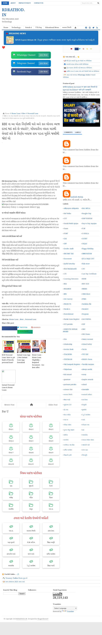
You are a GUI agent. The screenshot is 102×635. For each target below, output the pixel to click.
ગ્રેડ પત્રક (66, 410)
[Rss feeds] (97, 28)
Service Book (68, 349)
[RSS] (88, 49)
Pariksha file (86, 304)
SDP (83, 324)
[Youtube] (72, 49)
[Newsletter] (92, 49)
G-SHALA (85, 234)
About (13, 3)
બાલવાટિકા (85, 435)
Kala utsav (86, 264)
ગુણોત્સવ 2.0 (67, 405)
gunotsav (67, 380)
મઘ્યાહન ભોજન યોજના (88, 440)
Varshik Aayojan (88, 364)
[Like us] (86, 28)
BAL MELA (86, 208)
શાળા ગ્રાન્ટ (85, 450)
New (22, 319)
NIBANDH (67, 289)
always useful (87, 369)
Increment (68, 259)
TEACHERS (68, 354)
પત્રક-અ (66, 420)
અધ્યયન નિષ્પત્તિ (68, 395)
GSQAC (84, 244)
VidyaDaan (68, 369)
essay (84, 375)
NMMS (84, 289)
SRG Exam (86, 334)
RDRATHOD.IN (21, 619)
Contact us (38, 3)
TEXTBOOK (68, 359)
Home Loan (13, 319)
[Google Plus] (84, 49)
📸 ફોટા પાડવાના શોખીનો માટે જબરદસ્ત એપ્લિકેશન (78, 68)
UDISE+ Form (87, 359)
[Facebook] (77, 49)
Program (85, 314)
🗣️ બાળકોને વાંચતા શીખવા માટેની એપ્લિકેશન (76, 64)
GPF (65, 244)
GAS (65, 239)
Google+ (37, 327)
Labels (77, 132)
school (84, 385)
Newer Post (9, 405)
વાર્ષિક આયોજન (68, 450)
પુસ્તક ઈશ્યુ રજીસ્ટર (69, 430)
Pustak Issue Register (71, 319)
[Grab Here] (75, 28)
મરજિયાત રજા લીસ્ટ (69, 445)
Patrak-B (85, 309)
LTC (65, 274)
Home (5, 3)
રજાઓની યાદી (86, 445)
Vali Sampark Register (72, 364)
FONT (66, 234)
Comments (68, 132)
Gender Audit (69, 249)
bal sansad (68, 375)
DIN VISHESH (87, 219)
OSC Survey (68, 299)
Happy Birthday (88, 249)
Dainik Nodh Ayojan (71, 224)
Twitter (23, 327)
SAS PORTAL (86, 319)
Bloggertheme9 (42, 619)
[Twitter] (80, 49)
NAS (65, 284)
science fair (68, 390)
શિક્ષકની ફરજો (67, 455)
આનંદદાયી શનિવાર (87, 395)
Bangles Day (86, 214)
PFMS (84, 299)
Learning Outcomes (71, 279)
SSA (65, 339)
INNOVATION (87, 254)
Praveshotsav (69, 314)
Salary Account (87, 339)
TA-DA (84, 349)
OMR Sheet (86, 294)
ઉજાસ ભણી (67, 400)
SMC (83, 329)
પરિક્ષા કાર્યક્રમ (67, 425)
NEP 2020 (85, 284)
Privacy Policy (25, 3)
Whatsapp (23, 331)
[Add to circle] (89, 28)
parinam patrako (70, 385)
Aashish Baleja (76, 197)
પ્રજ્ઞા (83, 430)
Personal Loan (30, 319)
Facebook (8, 328)
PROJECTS (67, 304)
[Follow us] (93, 28)
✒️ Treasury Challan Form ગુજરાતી (15, 578)
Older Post (53, 405)
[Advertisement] (31, 94)
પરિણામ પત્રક (85, 425)
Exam (66, 229)
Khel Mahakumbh (70, 269)
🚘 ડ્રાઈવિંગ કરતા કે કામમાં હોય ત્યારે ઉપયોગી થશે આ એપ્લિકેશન (81, 71)
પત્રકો (83, 420)
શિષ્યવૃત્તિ (84, 455)
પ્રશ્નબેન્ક (66, 435)
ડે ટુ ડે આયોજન (86, 415)
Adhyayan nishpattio (71, 208)
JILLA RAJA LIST (88, 259)
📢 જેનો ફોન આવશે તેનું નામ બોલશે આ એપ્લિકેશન (78, 61)
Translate (70, 611)
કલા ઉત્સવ (85, 400)
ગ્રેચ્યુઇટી (84, 405)
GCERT (84, 239)
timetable (85, 390)
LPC (83, 269)
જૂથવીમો (84, 410)
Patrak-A (67, 309)
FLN (83, 229)
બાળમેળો (66, 440)
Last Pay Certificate (89, 274)
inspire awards (87, 380)
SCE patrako (68, 324)
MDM (84, 279)
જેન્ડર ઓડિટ (67, 415)
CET (65, 219)
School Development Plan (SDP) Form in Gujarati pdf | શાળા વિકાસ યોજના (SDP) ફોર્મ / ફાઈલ (52, 40)
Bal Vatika (67, 214)
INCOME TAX (69, 254)
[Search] (98, 3)
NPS (65, 294)
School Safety (87, 344)
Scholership (68, 344)
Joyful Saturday (69, 264)
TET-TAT (85, 354)
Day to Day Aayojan (89, 224)
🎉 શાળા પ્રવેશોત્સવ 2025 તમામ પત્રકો (14, 582)
